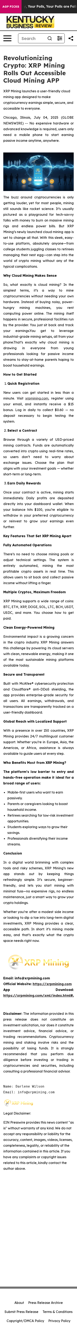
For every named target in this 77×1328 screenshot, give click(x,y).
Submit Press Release (21, 1312)
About (19, 1303)
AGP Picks (10, 6)
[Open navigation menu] (7, 38)
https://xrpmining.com (52, 984)
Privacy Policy (59, 1321)
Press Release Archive (45, 1303)
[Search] (50, 38)
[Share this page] (71, 38)
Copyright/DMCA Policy (25, 1321)
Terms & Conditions (57, 1312)
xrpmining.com (36, 398)
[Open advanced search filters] (59, 38)
